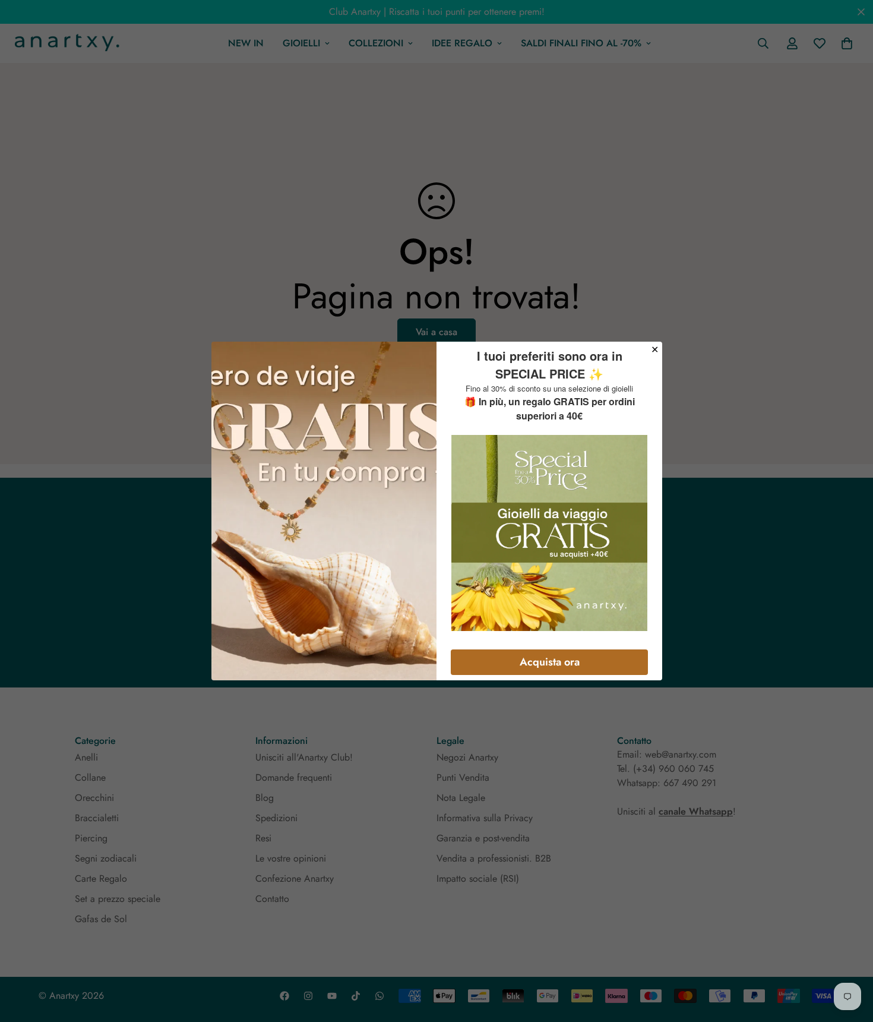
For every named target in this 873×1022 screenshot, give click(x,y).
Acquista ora (550, 662)
